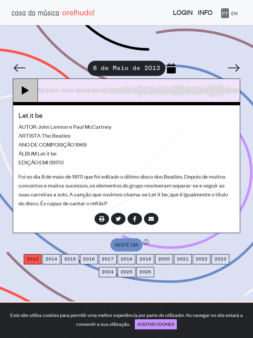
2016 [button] (89, 259)
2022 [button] (202, 259)
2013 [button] (33, 259)
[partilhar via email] (151, 219)
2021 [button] (183, 259)
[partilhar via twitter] (118, 219)
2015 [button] (70, 259)
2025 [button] (126, 272)
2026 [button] (145, 272)
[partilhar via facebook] (134, 219)
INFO (205, 12)
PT (225, 13)
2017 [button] (108, 259)
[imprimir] (102, 219)
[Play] (25, 90)
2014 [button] (51, 259)
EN (234, 13)
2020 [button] (164, 259)
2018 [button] (126, 259)
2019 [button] (145, 259)
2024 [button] (108, 272)
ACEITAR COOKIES (155, 324)
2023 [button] (220, 259)
